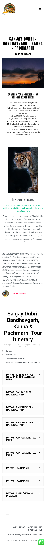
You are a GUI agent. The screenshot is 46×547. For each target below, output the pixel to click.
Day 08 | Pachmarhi (17, 480)
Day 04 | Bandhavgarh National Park (19, 423)
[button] (39, 9)
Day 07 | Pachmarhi (17, 468)
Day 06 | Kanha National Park (21, 454)
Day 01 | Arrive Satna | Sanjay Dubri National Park (20, 377)
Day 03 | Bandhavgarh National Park (19, 408)
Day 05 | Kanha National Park (21, 438)
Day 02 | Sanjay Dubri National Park (19, 393)
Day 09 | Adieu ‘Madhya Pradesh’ (19, 494)
